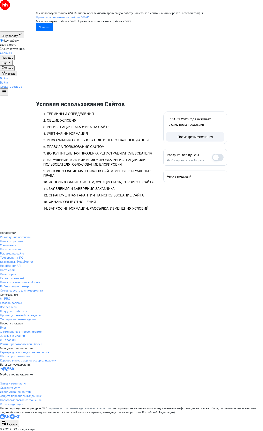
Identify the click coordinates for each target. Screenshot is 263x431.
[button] (4, 78)
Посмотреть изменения (195, 136)
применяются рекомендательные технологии (80, 408)
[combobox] (9, 423)
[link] (7, 68)
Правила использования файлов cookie (105, 21)
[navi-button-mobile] (4, 91)
